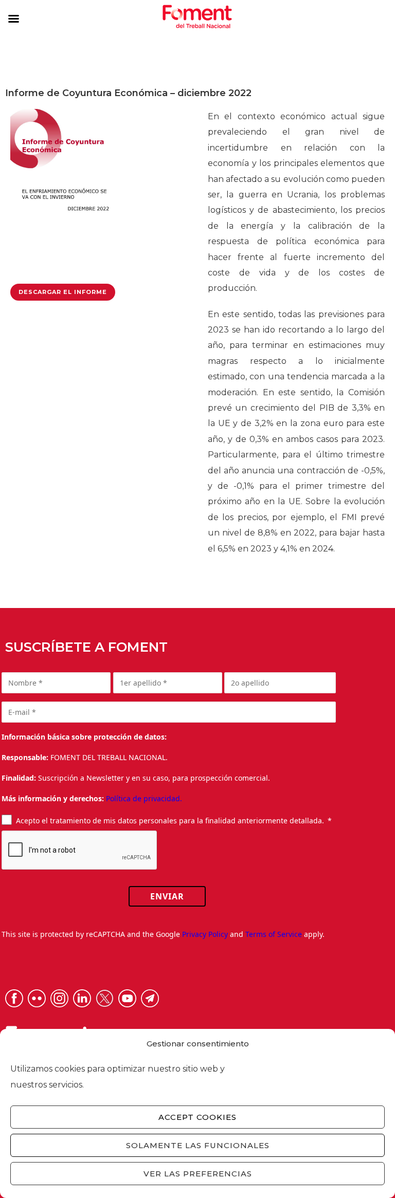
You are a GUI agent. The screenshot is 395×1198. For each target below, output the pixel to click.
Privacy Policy (205, 934)
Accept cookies (197, 1117)
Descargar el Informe (63, 292)
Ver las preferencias (197, 1173)
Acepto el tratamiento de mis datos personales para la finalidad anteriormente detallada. (170, 820)
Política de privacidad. (144, 798)
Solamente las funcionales (198, 1145)
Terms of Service (273, 934)
